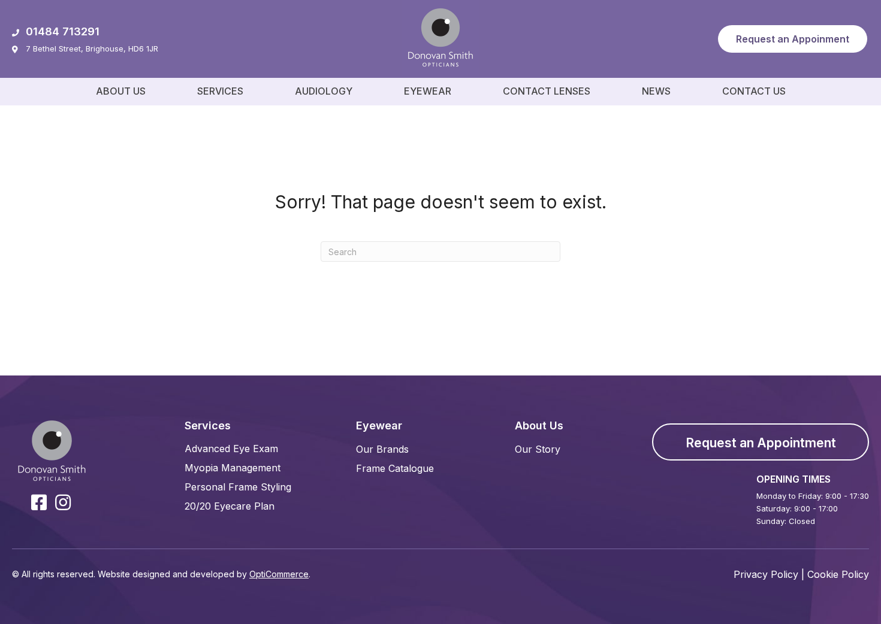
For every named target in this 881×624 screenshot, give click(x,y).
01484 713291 (62, 31)
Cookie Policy (838, 574)
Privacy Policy (766, 574)
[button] (792, 39)
